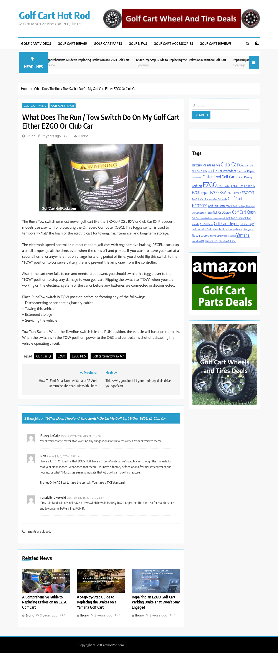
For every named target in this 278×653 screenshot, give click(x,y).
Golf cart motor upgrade (215, 218)
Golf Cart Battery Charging (241, 206)
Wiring (233, 235)
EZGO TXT (248, 192)
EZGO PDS (79, 356)
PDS (240, 229)
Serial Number (223, 235)
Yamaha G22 (198, 241)
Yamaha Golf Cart (227, 241)
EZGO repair (201, 192)
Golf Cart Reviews (216, 43)
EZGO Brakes (223, 186)
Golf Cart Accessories (173, 43)
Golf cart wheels (228, 229)
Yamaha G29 (211, 241)
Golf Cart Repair (72, 43)
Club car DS (246, 165)
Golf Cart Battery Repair (202, 212)
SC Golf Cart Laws (208, 235)
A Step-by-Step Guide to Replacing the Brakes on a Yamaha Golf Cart (164, 60)
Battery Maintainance (206, 165)
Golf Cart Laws (198, 218)
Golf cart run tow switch (108, 356)
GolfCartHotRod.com (110, 645)
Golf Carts (245, 224)
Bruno (31, 136)
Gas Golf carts (220, 199)
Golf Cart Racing (206, 224)
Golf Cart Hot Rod (54, 15)
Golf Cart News (234, 218)
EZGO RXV (218, 192)
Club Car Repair (246, 171)
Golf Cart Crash (244, 211)
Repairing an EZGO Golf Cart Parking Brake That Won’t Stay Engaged (156, 602)
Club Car (229, 164)
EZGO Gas (237, 186)
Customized (197, 177)
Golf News (138, 43)
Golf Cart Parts (108, 43)
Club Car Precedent (223, 171)
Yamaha (243, 235)
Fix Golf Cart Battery (202, 199)
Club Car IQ (43, 356)
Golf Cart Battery (218, 206)
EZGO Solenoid (234, 192)
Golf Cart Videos (36, 43)
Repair (196, 235)
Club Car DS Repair (201, 171)
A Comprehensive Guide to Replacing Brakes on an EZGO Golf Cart (69, 60)
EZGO (61, 356)
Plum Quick (248, 229)
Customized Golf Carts (220, 176)
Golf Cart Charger (222, 212)
